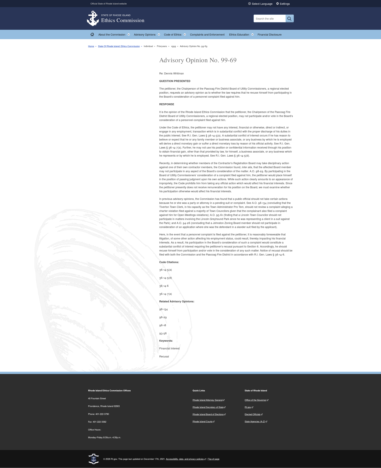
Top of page (213, 458)
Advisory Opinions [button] (148, 33)
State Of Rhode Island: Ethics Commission (119, 46)
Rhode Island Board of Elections (208, 414)
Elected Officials (252, 414)
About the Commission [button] (115, 33)
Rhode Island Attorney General (207, 399)
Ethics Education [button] (242, 33)
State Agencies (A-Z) (255, 421)
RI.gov (248, 407)
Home (91, 46)
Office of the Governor (255, 399)
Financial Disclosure (270, 34)
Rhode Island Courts (203, 421)
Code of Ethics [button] (176, 33)
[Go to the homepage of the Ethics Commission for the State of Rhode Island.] (94, 18)
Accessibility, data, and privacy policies (185, 458)
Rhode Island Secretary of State (208, 407)
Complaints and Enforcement (207, 34)
